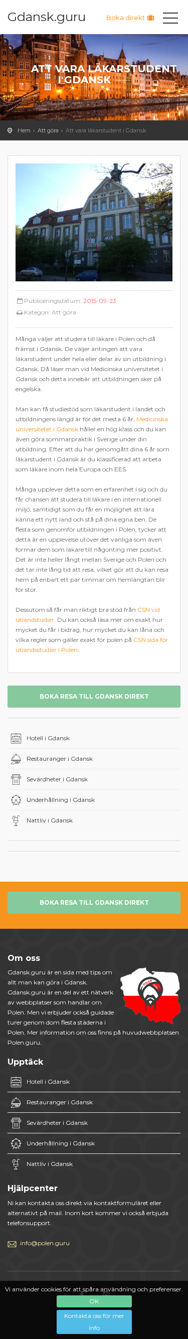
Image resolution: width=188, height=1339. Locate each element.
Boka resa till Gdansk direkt (94, 696)
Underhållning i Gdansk (61, 799)
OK (94, 1301)
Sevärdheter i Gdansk (57, 779)
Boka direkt (126, 18)
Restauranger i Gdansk (60, 758)
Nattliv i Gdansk (50, 820)
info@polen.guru (45, 1243)
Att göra (48, 130)
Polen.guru (24, 1042)
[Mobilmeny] (170, 20)
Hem (24, 130)
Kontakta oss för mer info (94, 1321)
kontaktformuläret (121, 1203)
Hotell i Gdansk (48, 738)
